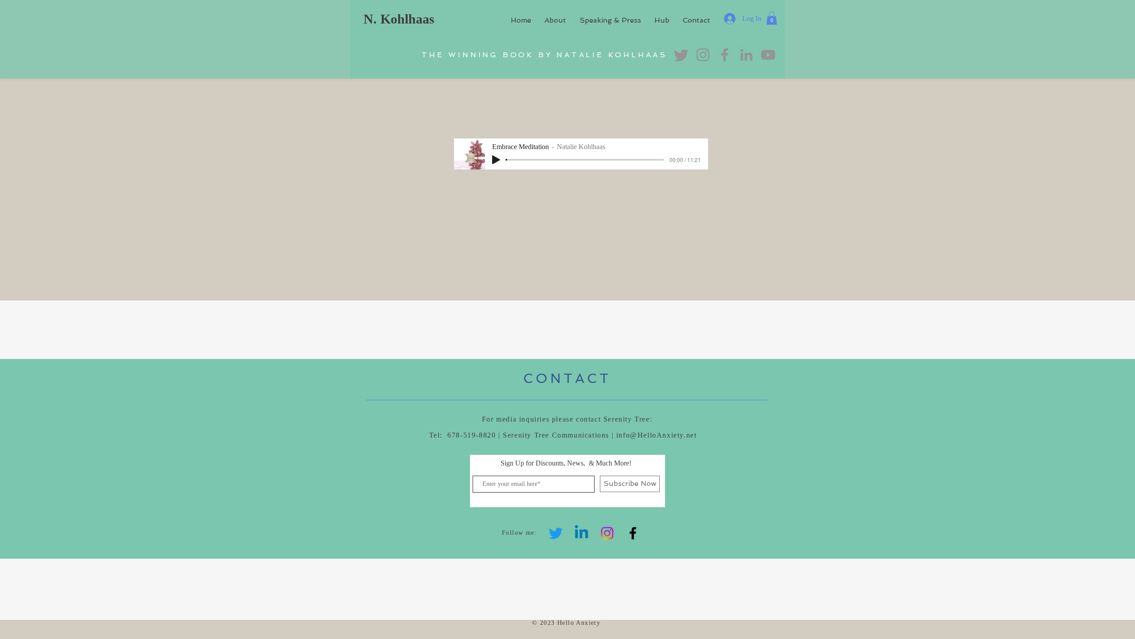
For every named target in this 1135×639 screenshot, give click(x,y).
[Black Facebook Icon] (633, 533)
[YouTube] (768, 54)
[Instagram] (607, 533)
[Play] (496, 159)
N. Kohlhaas (399, 19)
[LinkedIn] (746, 54)
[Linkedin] (581, 533)
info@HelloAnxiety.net (656, 435)
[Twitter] (556, 533)
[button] (771, 18)
